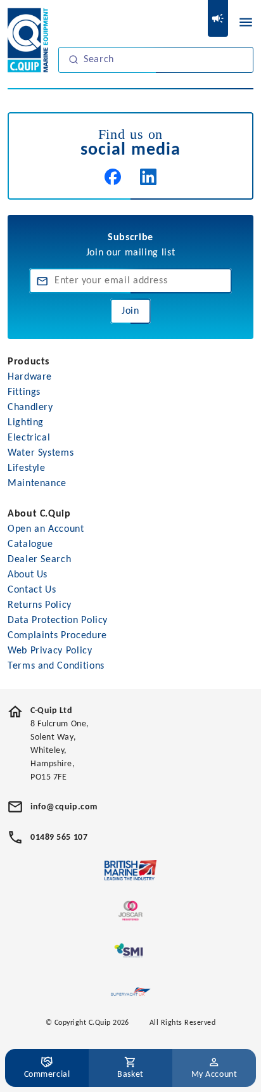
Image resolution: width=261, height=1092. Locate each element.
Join (130, 311)
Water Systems (40, 453)
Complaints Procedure (57, 636)
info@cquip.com (64, 807)
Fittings (24, 392)
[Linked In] (148, 176)
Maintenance (37, 484)
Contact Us (32, 590)
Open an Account (46, 529)
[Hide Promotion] (218, 18)
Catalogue (30, 544)
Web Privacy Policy (50, 651)
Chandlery (30, 407)
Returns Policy (40, 605)
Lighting (26, 423)
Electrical (29, 438)
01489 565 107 (58, 837)
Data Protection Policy (58, 620)
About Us (28, 575)
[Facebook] (112, 176)
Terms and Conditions (56, 666)
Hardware (30, 377)
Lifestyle (27, 468)
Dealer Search (39, 560)
